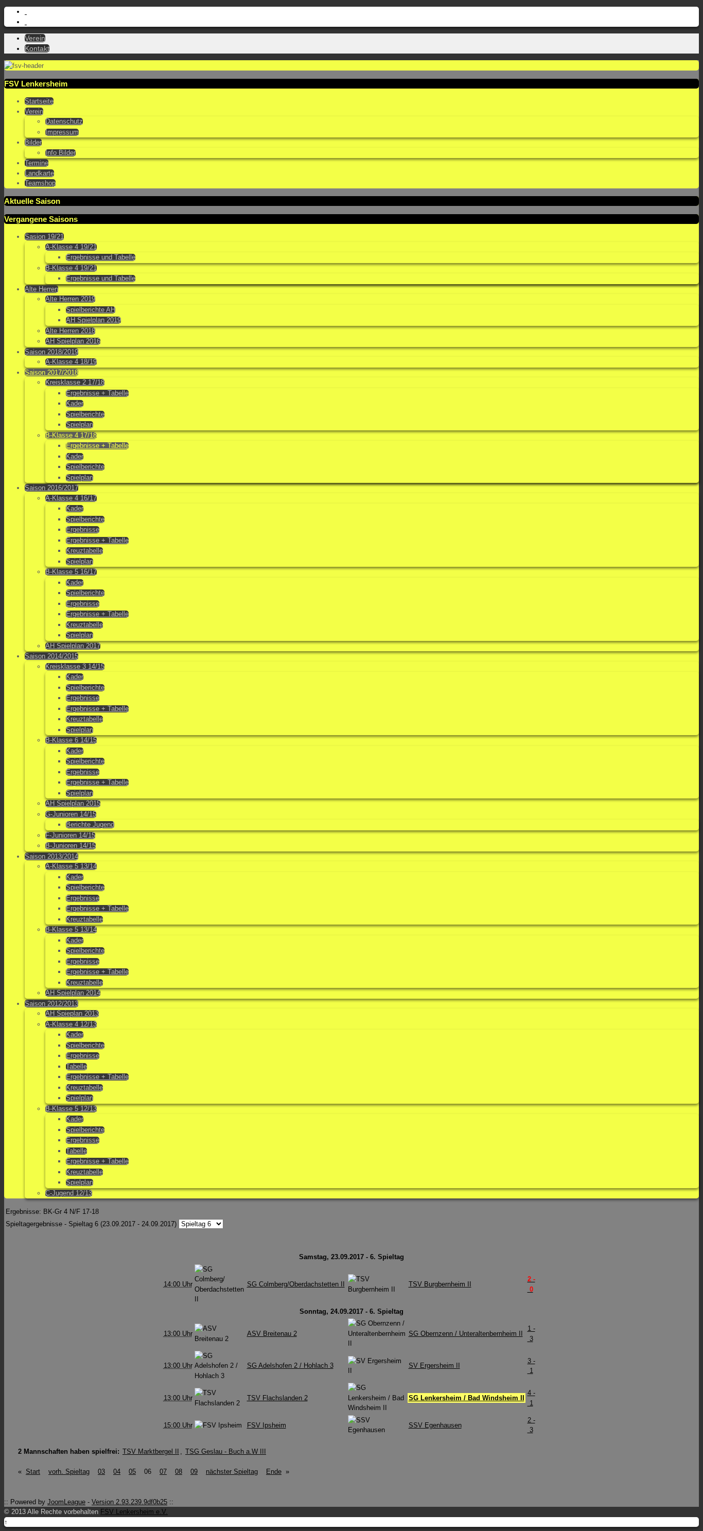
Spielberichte (85, 414)
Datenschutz (64, 121)
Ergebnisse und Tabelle (100, 257)
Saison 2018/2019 (51, 352)
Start (33, 1471)
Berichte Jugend (90, 824)
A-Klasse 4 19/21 (71, 247)
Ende (274, 1471)
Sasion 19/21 (44, 236)
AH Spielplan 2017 (72, 646)
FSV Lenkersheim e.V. (134, 1512)
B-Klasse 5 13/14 (71, 929)
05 (132, 1471)
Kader (74, 403)
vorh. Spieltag (69, 1471)
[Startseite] (26, 11)
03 (101, 1471)
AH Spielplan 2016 (72, 341)
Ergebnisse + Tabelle (97, 393)
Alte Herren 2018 (70, 331)
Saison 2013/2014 (51, 856)
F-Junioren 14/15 (70, 835)
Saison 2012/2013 (51, 1003)
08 (178, 1471)
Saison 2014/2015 (51, 656)
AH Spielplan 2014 (72, 993)
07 (163, 1471)
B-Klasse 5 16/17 (71, 572)
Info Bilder (60, 152)
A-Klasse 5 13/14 (71, 866)
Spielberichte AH (90, 310)
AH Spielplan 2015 (72, 803)
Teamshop (40, 183)
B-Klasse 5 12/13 (71, 1108)
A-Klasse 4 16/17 (71, 498)
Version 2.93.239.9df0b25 (129, 1502)
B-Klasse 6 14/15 (71, 740)
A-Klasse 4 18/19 (71, 362)
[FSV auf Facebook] (26, 22)
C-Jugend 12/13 (68, 1193)
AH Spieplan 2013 (72, 1013)
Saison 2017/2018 (51, 372)
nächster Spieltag (232, 1471)
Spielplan (79, 424)
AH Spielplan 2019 (93, 320)
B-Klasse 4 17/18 (71, 435)
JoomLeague (66, 1502)
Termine (36, 163)
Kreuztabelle (84, 550)
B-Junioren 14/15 (70, 845)
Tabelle (76, 1066)
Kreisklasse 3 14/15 (74, 666)
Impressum (62, 132)
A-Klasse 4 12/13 (71, 1024)
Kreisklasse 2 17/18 (74, 382)
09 (194, 1471)
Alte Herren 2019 (70, 299)
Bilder (33, 142)
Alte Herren (41, 289)
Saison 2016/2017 (51, 488)
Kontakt (37, 48)
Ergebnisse (82, 529)
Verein (35, 38)
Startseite (39, 101)
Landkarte (39, 173)
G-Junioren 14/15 (70, 814)
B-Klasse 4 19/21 (71, 268)
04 (116, 1471)
